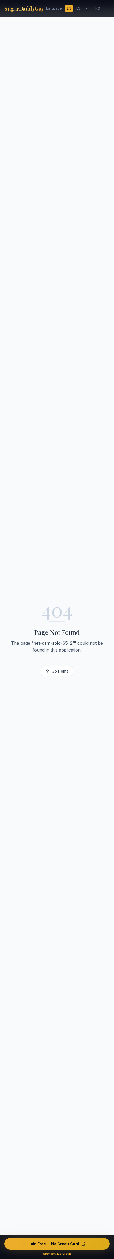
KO (97, 8)
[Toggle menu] (108, 8)
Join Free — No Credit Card (53, 1243)
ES (78, 8)
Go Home (60, 671)
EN (69, 8)
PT (88, 8)
